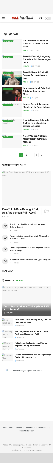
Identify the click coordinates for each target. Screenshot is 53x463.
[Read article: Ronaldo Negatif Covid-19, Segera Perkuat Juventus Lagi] (12, 78)
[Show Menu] (3, 18)
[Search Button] (40, 18)
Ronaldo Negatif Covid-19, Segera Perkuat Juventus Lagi (36, 75)
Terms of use (43, 428)
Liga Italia (8, 41)
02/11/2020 (35, 50)
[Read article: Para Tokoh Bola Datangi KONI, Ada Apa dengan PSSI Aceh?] (26, 188)
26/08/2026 (9, 313)
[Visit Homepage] (22, 18)
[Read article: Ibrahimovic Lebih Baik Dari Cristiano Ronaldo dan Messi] (12, 94)
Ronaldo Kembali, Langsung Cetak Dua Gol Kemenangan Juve (36, 59)
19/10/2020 (35, 145)
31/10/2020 (35, 82)
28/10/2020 (35, 98)
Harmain (26, 66)
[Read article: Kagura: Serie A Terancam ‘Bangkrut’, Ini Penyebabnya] (12, 110)
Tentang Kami (7, 428)
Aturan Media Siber (26, 431)
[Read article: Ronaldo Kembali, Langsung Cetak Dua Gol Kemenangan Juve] (12, 62)
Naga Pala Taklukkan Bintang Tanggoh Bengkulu (30, 259)
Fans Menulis (30, 428)
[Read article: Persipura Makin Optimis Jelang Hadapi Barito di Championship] (7, 357)
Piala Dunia (8, 136)
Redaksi (26, 98)
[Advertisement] (26, 6)
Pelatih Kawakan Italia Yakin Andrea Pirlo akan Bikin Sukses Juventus (36, 123)
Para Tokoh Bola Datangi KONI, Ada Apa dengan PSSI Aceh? (20, 211)
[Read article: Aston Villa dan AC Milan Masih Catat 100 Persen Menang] (12, 141)
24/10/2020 (36, 130)
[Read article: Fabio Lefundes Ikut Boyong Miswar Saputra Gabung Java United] (7, 345)
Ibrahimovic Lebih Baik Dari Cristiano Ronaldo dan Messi (36, 91)
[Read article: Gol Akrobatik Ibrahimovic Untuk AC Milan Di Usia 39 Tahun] (12, 46)
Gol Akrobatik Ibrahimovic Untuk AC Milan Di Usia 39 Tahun (35, 43)
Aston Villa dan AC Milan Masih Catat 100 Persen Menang (35, 139)
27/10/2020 (36, 111)
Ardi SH (25, 50)
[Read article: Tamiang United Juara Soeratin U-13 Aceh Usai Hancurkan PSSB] (7, 334)
